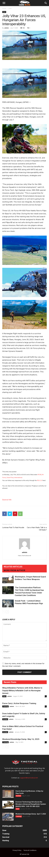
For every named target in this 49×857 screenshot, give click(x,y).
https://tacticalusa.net (24, 555)
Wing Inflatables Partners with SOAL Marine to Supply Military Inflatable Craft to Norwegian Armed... (22, 690)
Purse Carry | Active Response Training (19, 703)
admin (6, 28)
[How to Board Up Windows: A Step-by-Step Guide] (8, 794)
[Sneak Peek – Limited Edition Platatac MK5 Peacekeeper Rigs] (8, 603)
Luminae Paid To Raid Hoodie (13, 527)
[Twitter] (10, 514)
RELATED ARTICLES (13, 566)
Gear (10, 8)
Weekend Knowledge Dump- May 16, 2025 (20, 739)
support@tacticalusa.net (29, 778)
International (18, 477)
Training (5, 706)
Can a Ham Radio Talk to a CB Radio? (37, 528)
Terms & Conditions (29, 850)
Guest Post (10, 477)
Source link (6, 500)
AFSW (39, 474)
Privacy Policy (17, 850)
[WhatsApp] (20, 514)
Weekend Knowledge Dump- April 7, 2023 (30, 814)
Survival (5, 719)
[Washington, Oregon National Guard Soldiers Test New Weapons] (8, 579)
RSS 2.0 (39, 480)
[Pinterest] (15, 514)
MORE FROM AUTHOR (14, 570)
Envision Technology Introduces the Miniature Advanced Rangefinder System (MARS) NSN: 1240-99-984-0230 (30, 804)
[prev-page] (3, 611)
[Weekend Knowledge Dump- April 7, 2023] (8, 817)
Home (4, 8)
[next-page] (7, 611)
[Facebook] (4, 514)
